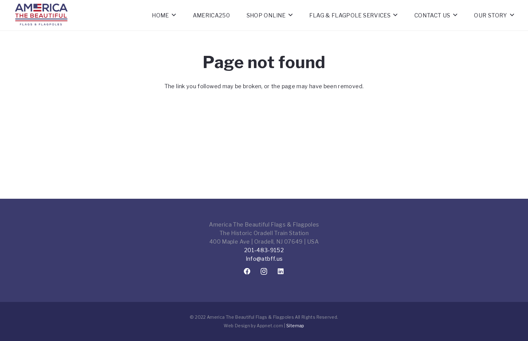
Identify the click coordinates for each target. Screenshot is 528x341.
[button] (174, 15)
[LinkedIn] (281, 271)
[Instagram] (264, 271)
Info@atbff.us (264, 259)
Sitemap (295, 325)
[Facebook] (247, 271)
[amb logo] (41, 30)
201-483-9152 (264, 250)
